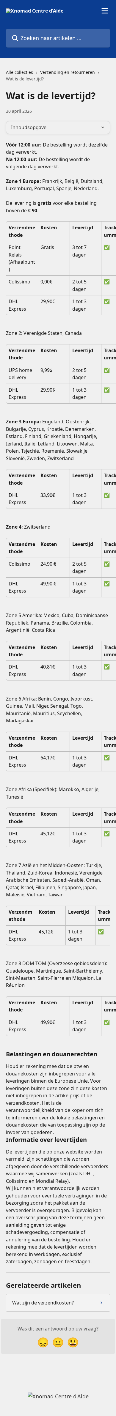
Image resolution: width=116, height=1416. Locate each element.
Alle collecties (19, 72)
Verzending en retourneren (67, 72)
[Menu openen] (104, 10)
